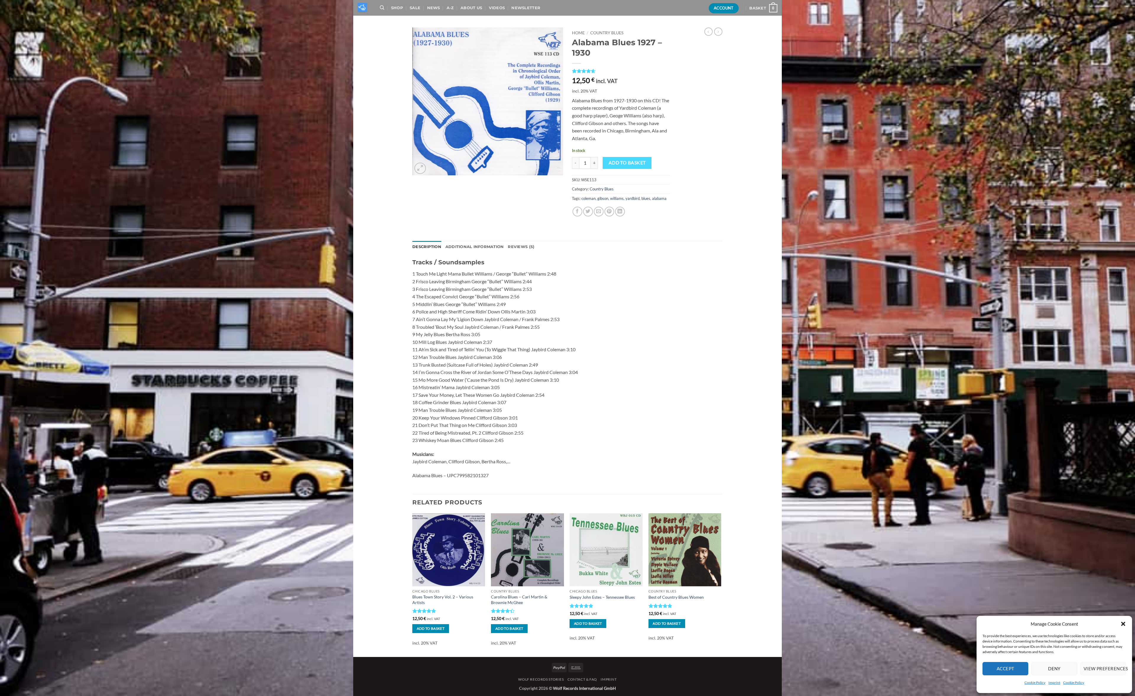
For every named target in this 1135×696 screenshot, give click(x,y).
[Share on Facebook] (577, 211)
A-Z (450, 8)
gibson (602, 198)
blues (645, 198)
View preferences (1105, 668)
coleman (588, 198)
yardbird (632, 198)
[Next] (720, 584)
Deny (1054, 668)
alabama (659, 198)
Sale (415, 8)
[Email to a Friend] (599, 211)
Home (578, 32)
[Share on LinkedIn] (620, 211)
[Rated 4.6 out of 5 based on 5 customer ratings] (620, 71)
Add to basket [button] (431, 628)
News (433, 8)
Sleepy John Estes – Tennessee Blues (602, 597)
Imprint (1054, 682)
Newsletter (525, 8)
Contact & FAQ (582, 679)
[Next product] (708, 31)
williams (617, 198)
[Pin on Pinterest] (609, 211)
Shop (397, 8)
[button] (1123, 624)
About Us (471, 8)
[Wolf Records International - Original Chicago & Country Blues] (363, 8)
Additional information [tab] (474, 247)
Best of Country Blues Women (676, 597)
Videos (497, 8)
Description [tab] (426, 247)
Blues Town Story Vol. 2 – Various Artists (442, 599)
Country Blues (606, 32)
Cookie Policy (1034, 682)
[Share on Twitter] (588, 211)
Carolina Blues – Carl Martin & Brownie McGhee (519, 599)
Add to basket (627, 162)
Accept (1005, 668)
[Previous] (412, 584)
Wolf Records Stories (541, 679)
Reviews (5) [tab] (521, 247)
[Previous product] (718, 31)
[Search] (382, 7)
